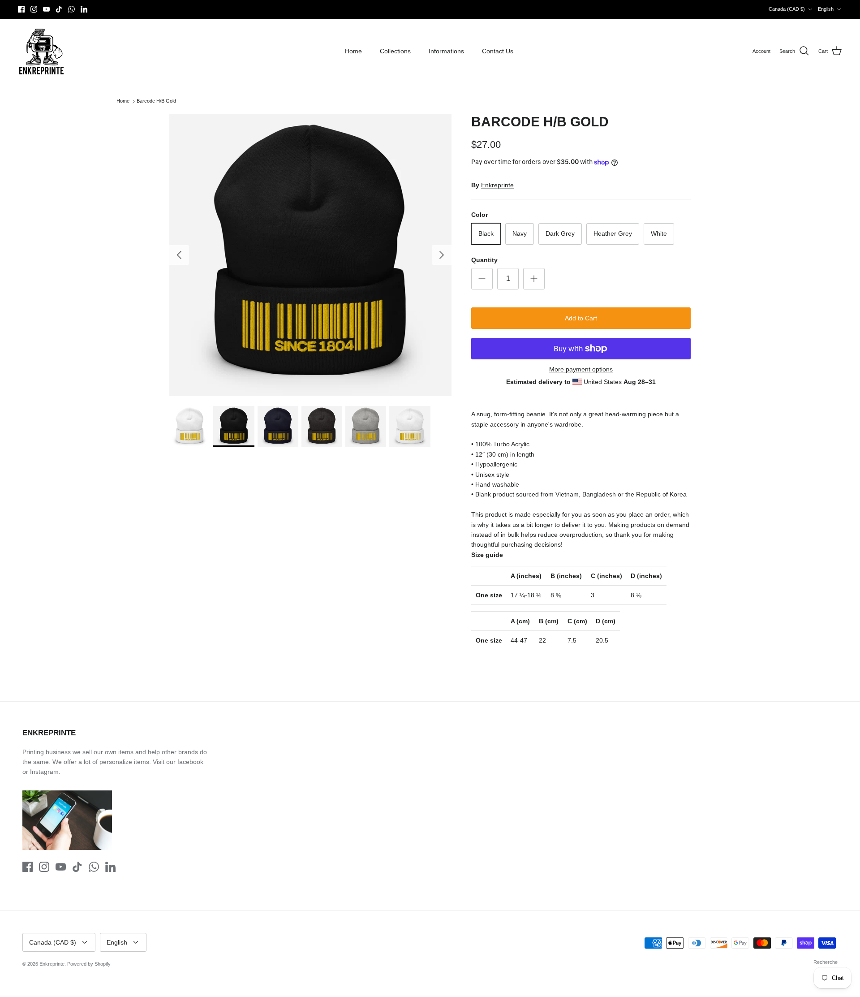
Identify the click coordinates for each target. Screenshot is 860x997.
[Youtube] (46, 9)
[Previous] (179, 255)
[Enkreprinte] (41, 51)
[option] (310, 255)
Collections (395, 51)
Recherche (825, 962)
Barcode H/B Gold (156, 101)
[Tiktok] (59, 9)
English (826, 9)
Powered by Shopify (89, 964)
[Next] (442, 255)
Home (353, 51)
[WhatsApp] (71, 9)
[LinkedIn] (84, 9)
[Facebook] (21, 9)
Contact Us (497, 51)
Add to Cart (581, 318)
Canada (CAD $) (787, 9)
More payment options (581, 369)
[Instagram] (33, 9)
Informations (446, 51)
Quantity (484, 259)
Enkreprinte (497, 185)
